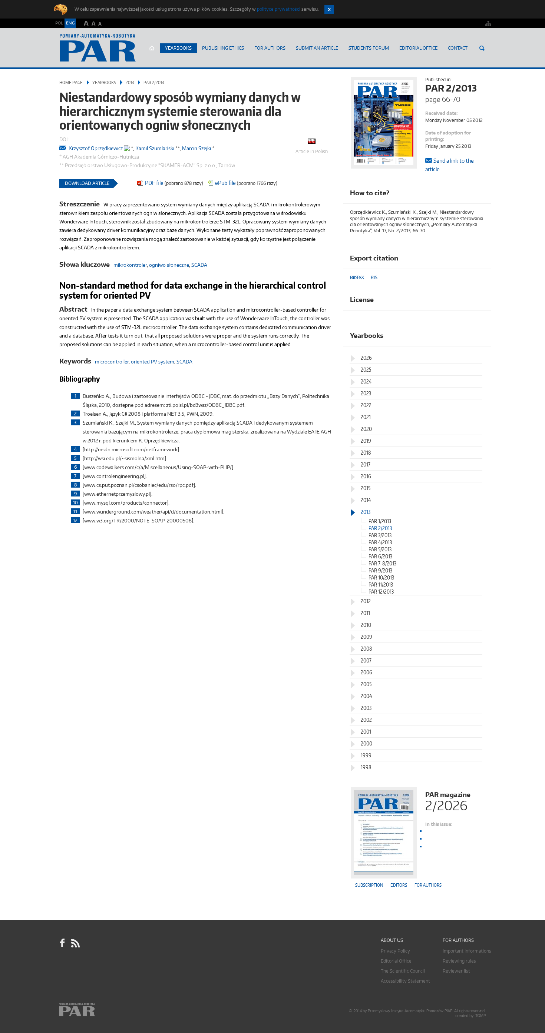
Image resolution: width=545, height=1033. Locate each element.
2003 (366, 708)
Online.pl (98, 1010)
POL (59, 23)
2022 (366, 405)
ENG (70, 23)
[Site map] (488, 23)
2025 (366, 369)
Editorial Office (418, 48)
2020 (366, 429)
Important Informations (467, 951)
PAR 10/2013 (381, 577)
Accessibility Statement (405, 981)
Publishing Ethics (223, 48)
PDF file (154, 183)
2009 (366, 637)
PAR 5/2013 (380, 549)
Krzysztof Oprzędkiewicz (96, 148)
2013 (130, 82)
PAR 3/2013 (380, 535)
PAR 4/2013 (380, 542)
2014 (366, 500)
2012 (366, 601)
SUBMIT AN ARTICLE (317, 48)
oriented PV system (152, 362)
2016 (366, 476)
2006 (366, 672)
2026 (366, 358)
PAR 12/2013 (381, 591)
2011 (365, 613)
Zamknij (329, 9)
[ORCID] (127, 146)
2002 (366, 720)
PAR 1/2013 (380, 521)
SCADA (199, 265)
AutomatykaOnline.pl (98, 48)
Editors (398, 885)
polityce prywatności (278, 9)
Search (482, 48)
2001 (366, 731)
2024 (366, 381)
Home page (152, 48)
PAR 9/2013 (380, 570)
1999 (366, 755)
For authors (428, 885)
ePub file (225, 183)
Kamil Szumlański (154, 148)
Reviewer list (456, 971)
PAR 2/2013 (153, 82)
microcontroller (112, 362)
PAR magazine (447, 800)
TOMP (480, 1015)
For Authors (269, 48)
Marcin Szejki (196, 148)
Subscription (369, 885)
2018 (366, 452)
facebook (62, 943)
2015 (365, 488)
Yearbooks (178, 48)
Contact (458, 48)
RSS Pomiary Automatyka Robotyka (74, 943)
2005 (366, 684)
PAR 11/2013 (381, 584)
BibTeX (357, 277)
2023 (366, 393)
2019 (366, 441)
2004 (366, 696)
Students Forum (369, 48)
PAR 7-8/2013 (382, 563)
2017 (365, 464)
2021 (366, 417)
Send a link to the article (449, 164)
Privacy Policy (395, 951)
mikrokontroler (130, 265)
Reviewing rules (459, 961)
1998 (366, 767)
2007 (366, 660)
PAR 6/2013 (380, 556)
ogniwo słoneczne (169, 265)
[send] (63, 148)
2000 (366, 743)
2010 (366, 625)
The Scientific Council (403, 971)
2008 (366, 648)
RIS (374, 277)
